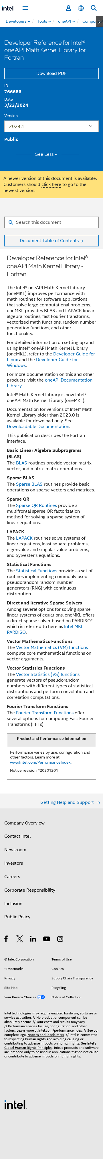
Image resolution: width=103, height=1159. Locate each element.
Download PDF (51, 73)
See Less (44, 154)
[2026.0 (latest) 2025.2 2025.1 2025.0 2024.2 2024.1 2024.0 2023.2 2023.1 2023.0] (51, 126)
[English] (81, 8)
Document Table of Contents (49, 241)
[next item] (99, 21)
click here (51, 184)
